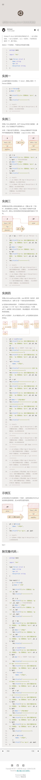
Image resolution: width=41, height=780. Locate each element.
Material (23, 777)
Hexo (24, 775)
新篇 (5, 751)
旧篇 (35, 751)
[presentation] (2, 751)
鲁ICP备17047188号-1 (23, 771)
